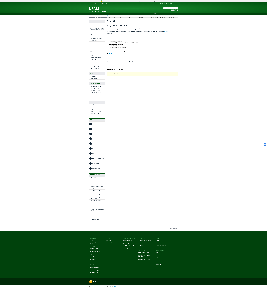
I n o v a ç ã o (171, 17)
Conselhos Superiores (95, 26)
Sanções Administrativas (96, 205)
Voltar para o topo (173, 228)
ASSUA (92, 42)
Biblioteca (94, 153)
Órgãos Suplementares (95, 57)
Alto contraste (169, 3)
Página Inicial (112, 53)
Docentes (92, 104)
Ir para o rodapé (113, 3)
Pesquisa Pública (96, 163)
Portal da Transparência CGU (97, 207)
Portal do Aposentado (97, 139)
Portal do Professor (96, 129)
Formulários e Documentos (96, 92)
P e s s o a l (141, 17)
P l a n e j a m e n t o (161, 17)
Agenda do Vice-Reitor (95, 34)
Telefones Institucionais (96, 36)
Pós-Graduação (93, 78)
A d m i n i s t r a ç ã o (112, 17)
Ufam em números (94, 219)
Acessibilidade (162, 3)
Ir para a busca (106, 3)
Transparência (93, 97)
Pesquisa (92, 109)
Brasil (104, 1)
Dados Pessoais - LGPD (95, 64)
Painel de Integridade (95, 217)
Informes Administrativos (96, 38)
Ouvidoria (92, 44)
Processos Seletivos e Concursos (163, 247)
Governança (93, 49)
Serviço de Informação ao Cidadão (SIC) (96, 197)
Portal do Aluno (96, 124)
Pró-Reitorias (93, 55)
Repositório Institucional (98, 148)
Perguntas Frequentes (95, 200)
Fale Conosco (170, 13)
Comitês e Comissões (95, 62)
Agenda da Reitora (94, 31)
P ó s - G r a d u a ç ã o (151, 17)
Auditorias (92, 184)
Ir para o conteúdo (92, 3)
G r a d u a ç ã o (122, 17)
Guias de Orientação (95, 94)
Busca (110, 56)
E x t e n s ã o (131, 17)
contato (166, 31)
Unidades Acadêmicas (95, 59)
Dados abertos (93, 202)
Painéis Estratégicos (95, 215)
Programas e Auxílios (95, 88)
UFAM (118, 286)
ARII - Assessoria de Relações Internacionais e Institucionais (97, 29)
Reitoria (92, 53)
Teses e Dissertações (97, 143)
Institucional (93, 177)
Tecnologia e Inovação (95, 111)
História (92, 24)
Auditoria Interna (94, 40)
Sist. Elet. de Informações (98, 158)
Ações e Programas (94, 179)
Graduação (93, 76)
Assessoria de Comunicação (148, 13)
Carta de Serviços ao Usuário (161, 13)
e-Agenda (92, 212)
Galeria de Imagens (94, 66)
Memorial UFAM (96, 168)
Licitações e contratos (95, 190)
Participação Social (94, 182)
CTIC (115, 286)
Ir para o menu (99, 3)
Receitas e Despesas (95, 188)
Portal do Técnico (96, 134)
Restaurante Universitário (96, 90)
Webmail (176, 13)
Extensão (92, 107)
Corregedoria (93, 47)
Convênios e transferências (96, 186)
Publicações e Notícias (95, 86)
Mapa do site (175, 3)
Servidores (92, 192)
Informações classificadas (96, 194)
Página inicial (109, 15)
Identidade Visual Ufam (95, 68)
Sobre (91, 51)
